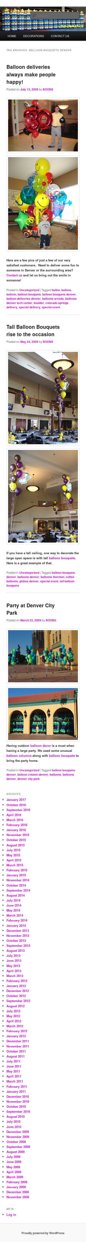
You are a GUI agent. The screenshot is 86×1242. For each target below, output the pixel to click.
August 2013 (15, 950)
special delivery (29, 307)
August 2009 (15, 1151)
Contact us (14, 275)
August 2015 (15, 845)
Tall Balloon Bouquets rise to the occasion (33, 330)
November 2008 (17, 1197)
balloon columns (19, 755)
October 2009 (16, 1141)
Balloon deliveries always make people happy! (31, 74)
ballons (66, 290)
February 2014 (16, 920)
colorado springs (56, 303)
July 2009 (13, 1156)
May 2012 (13, 1016)
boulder (39, 303)
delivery (11, 307)
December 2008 (17, 1192)
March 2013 (14, 975)
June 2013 (13, 960)
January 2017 (16, 799)
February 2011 (16, 1086)
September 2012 (18, 1000)
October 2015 (16, 840)
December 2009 (17, 1131)
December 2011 (17, 1041)
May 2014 (13, 910)
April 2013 (13, 970)
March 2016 (14, 820)
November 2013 (17, 935)
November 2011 (17, 1046)
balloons (55, 774)
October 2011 (16, 1051)
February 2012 (16, 1031)
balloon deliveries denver (23, 298)
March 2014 (14, 915)
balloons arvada (53, 298)
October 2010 (16, 1106)
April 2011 (13, 1076)
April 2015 (13, 860)
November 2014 (17, 880)
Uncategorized (29, 290)
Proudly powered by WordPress (43, 1233)
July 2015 (13, 850)
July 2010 (13, 1121)
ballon (56, 290)
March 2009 (14, 1177)
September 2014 (18, 890)
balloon (11, 294)
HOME (12, 36)
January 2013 (16, 985)
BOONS (48, 89)
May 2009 (13, 1167)
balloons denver (28, 577)
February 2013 (16, 980)
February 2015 (16, 870)
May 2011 (13, 1071)
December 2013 (17, 930)
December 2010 (17, 1096)
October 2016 (16, 805)
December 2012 (17, 990)
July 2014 (13, 900)
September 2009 (18, 1146)
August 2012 (15, 1006)
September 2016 (18, 810)
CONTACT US (60, 36)
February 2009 (16, 1182)
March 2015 (14, 865)
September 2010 (18, 1111)
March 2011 (14, 1081)
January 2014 (16, 925)
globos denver (29, 581)
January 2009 (16, 1187)
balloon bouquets (29, 294)
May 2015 (13, 855)
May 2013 (13, 965)
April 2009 (13, 1172)
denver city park (28, 779)
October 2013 (16, 940)
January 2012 (16, 1036)
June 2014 (13, 905)
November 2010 (17, 1101)
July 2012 (13, 1011)
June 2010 (13, 1126)
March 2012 (14, 1026)
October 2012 (16, 995)
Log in (11, 1214)
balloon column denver (32, 774)
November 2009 (17, 1136)
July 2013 (13, 955)
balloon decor (40, 745)
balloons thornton (52, 577)
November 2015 (17, 835)
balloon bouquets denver (59, 294)
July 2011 (13, 1061)
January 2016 (16, 830)
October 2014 (16, 885)
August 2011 (15, 1056)
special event (51, 307)
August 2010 (15, 1116)
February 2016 (16, 825)
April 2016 (13, 815)
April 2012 (13, 1021)
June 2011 (13, 1066)
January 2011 (16, 1091)
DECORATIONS (33, 36)
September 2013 (18, 945)
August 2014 (15, 895)
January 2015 (16, 875)
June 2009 (13, 1161)
